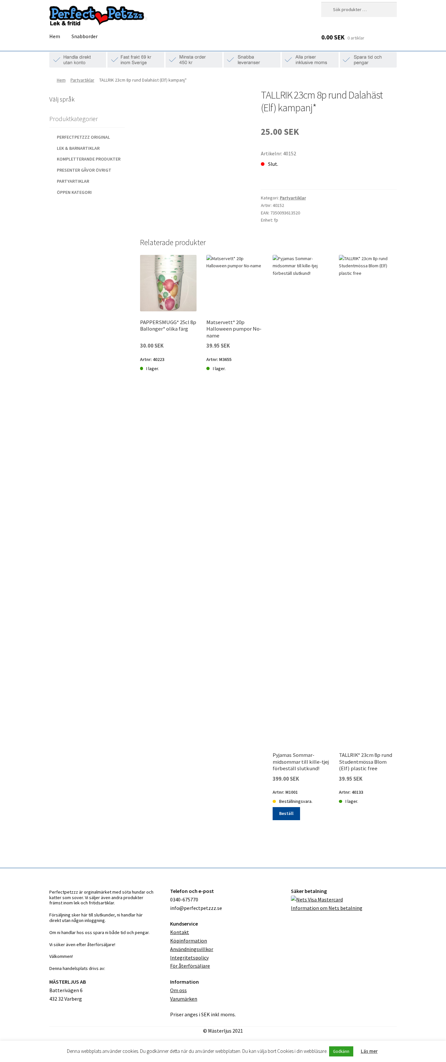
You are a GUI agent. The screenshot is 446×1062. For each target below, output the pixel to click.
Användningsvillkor (191, 949)
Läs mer (369, 1051)
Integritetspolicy (189, 957)
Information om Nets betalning (326, 908)
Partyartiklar (82, 80)
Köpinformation (188, 940)
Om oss (178, 990)
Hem (54, 36)
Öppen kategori (74, 192)
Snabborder (85, 36)
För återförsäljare (190, 965)
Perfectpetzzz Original (83, 137)
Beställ (286, 813)
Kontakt (179, 932)
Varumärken (183, 998)
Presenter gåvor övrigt (84, 170)
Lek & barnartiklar (78, 148)
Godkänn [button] (341, 1051)
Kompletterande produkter (88, 159)
